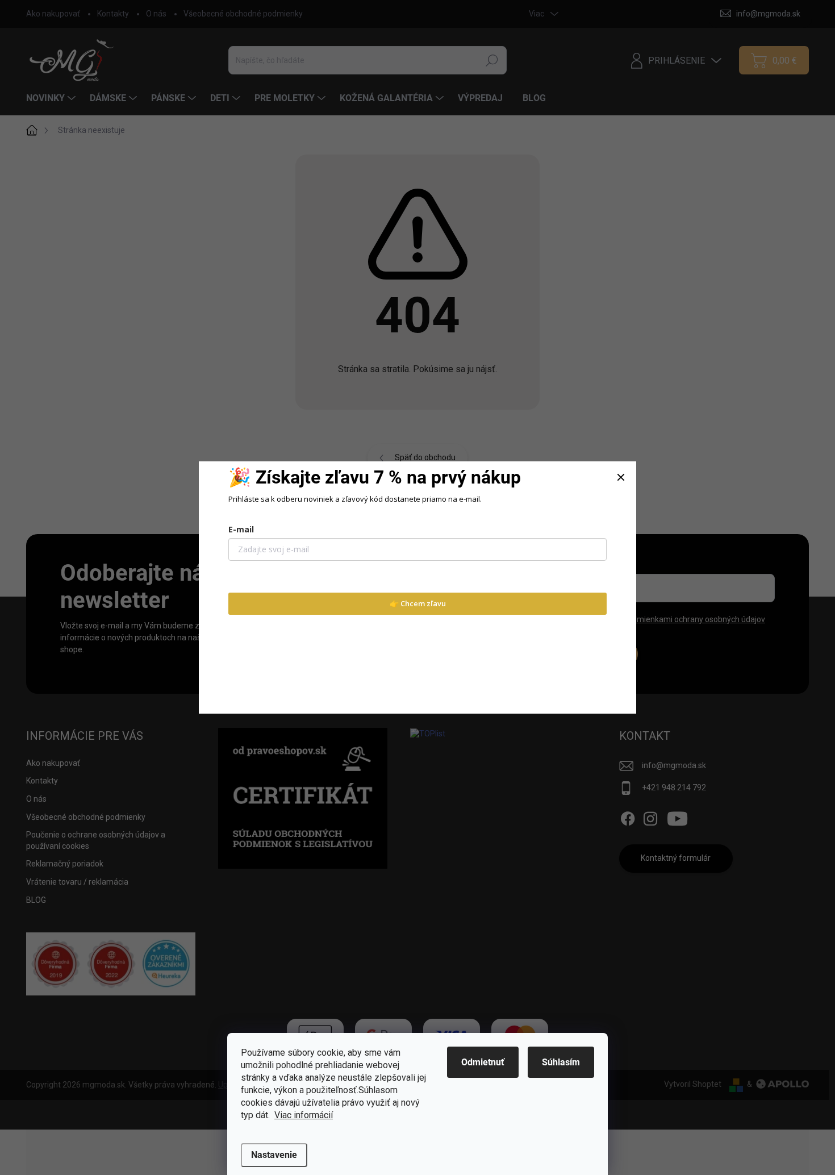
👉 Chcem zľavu (418, 603)
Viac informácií (303, 1115)
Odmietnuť (482, 1062)
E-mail (241, 529)
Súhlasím (561, 1062)
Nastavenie (274, 1154)
